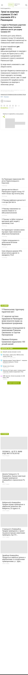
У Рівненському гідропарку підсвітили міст (13, 310)
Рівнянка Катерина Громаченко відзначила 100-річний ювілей (13, 341)
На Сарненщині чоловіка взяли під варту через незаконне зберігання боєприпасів (13, 232)
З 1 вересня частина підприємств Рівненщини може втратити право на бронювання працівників (12, 319)
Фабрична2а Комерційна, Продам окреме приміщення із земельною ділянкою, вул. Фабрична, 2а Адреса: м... (13, 505)
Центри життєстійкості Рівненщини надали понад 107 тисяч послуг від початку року (13, 192)
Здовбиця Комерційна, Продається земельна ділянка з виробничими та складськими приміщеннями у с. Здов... (14, 558)
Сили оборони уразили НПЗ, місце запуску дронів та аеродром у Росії (12, 253)
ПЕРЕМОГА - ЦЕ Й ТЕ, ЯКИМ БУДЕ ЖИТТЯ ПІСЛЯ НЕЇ (12, 453)
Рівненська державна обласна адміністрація (13, 94)
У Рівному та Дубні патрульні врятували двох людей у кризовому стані (12, 221)
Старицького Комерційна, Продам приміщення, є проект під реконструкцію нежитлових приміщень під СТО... (13, 532)
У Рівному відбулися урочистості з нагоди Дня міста (14, 201)
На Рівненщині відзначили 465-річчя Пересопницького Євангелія (13, 181)
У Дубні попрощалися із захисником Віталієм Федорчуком (10, 242)
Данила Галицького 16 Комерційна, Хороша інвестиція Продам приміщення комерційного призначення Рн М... (13, 478)
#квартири (6, 97)
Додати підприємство (14, 383)
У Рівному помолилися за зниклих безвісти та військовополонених (11, 211)
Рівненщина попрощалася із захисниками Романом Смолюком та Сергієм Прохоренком (13, 331)
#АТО (2, 97)
